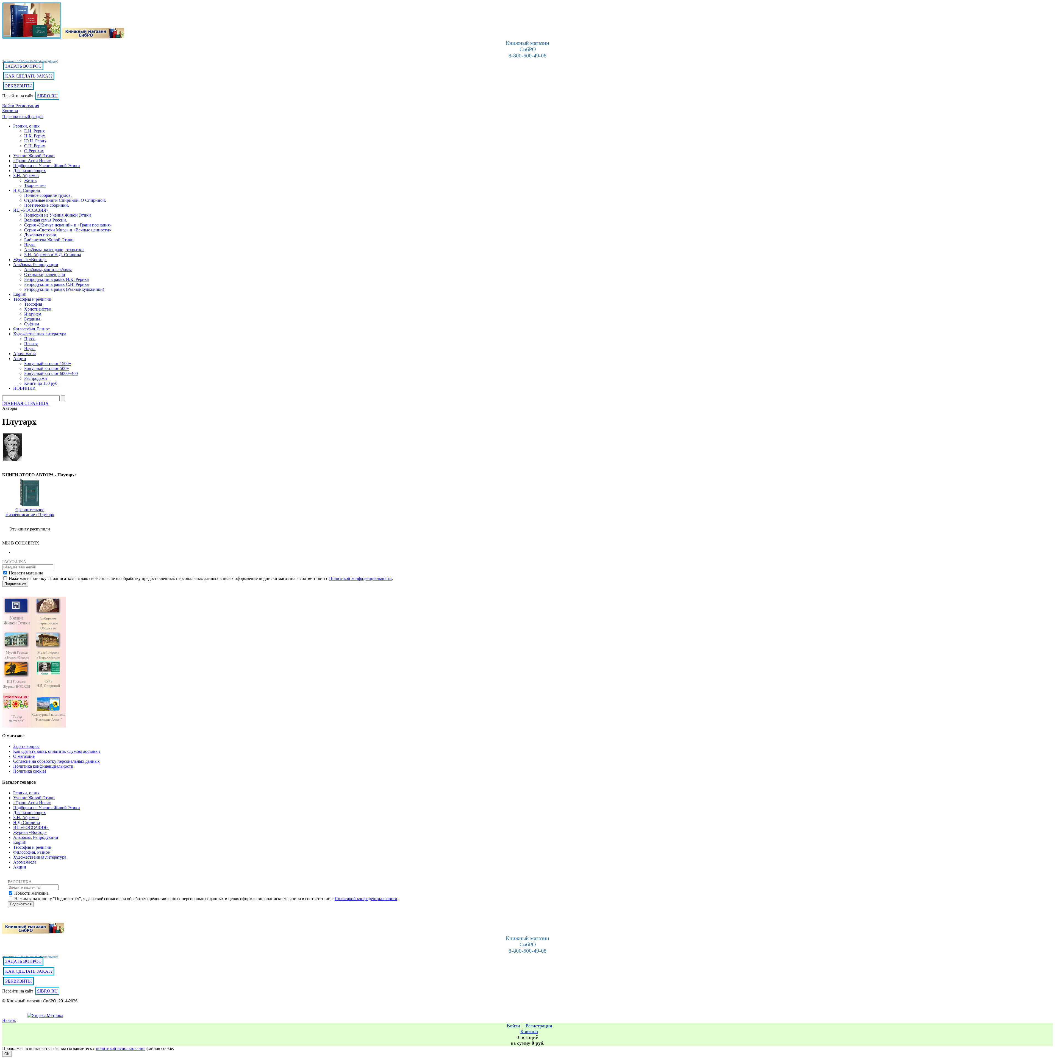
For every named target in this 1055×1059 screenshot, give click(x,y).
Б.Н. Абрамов (26, 817)
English (19, 842)
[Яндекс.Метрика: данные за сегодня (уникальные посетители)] (45, 1015)
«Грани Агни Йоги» (32, 802)
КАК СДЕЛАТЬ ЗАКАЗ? (28, 76)
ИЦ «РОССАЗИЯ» (31, 827)
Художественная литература (39, 857)
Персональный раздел (22, 116)
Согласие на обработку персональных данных (56, 761)
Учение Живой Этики (34, 797)
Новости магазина (26, 573)
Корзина (10, 110)
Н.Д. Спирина (26, 822)
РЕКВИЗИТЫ (18, 86)
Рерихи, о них (26, 792)
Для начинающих (29, 812)
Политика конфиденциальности (43, 766)
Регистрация (27, 105)
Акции (19, 867)
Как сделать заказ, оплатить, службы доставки (56, 751)
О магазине (24, 756)
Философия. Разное (31, 852)
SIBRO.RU (47, 95)
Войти (8, 105)
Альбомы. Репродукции (35, 837)
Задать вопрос (26, 746)
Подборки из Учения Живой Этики (46, 807)
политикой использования (120, 1048)
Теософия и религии (32, 847)
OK (7, 1054)
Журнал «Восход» (30, 832)
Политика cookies (29, 771)
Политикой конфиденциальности (360, 578)
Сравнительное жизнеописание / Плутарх (29, 512)
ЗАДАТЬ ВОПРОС (23, 66)
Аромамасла (24, 862)
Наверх (9, 1020)
